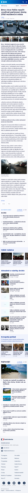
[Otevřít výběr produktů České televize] (26, 2)
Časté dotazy (18, 475)
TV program (4, 455)
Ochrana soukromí (10, 490)
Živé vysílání (4, 458)
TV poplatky (4, 461)
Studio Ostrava (18, 464)
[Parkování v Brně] (14, 166)
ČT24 (9, 203)
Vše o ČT (3, 478)
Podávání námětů (19, 472)
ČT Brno (2, 17)
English (2, 490)
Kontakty (17, 478)
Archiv (3, 203)
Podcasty (3, 467)
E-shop (3, 472)
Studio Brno (17, 461)
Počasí (2, 469)
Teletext (3, 464)
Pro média (17, 455)
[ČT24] (4, 2)
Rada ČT (17, 467)
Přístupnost (18, 490)
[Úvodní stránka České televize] (7, 439)
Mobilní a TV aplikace (6, 475)
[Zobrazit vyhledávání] (23, 2)
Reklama (17, 458)
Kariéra (16, 469)
